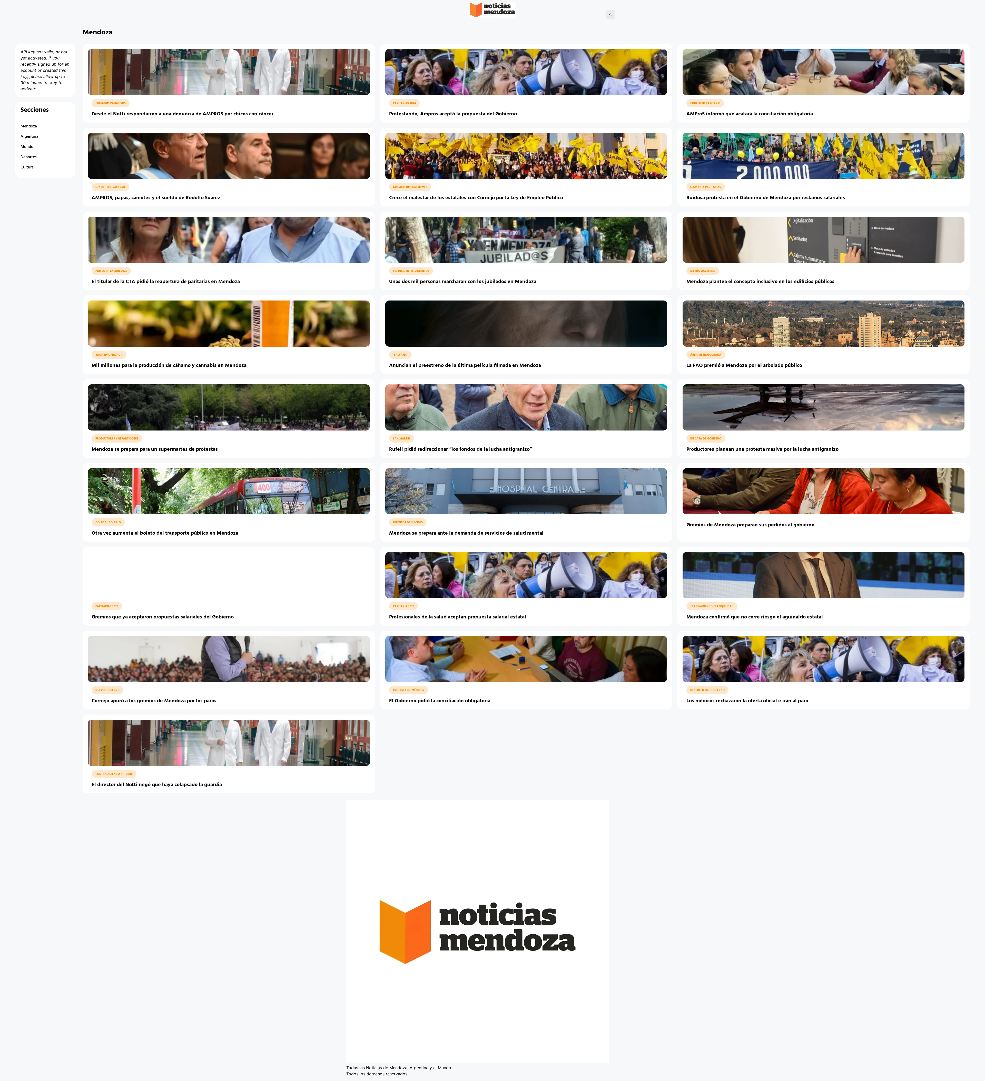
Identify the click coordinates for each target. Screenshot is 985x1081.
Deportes (29, 157)
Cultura (27, 167)
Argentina (29, 136)
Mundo (27, 147)
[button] (610, 14)
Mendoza (29, 126)
